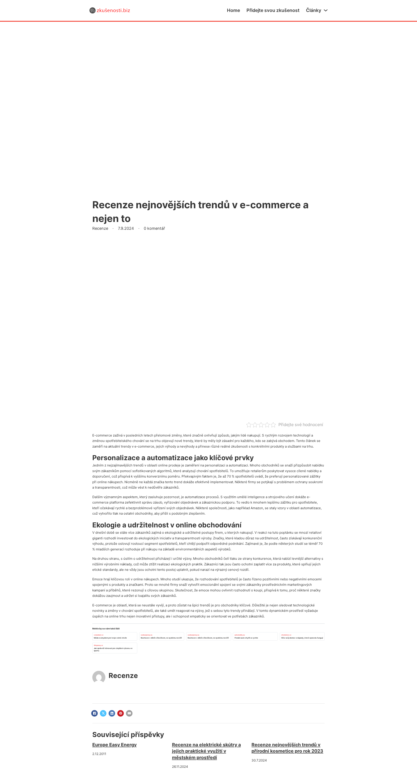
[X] (103, 713)
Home (233, 10)
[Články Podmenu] (325, 10)
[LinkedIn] (112, 713)
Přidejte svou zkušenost (273, 10)
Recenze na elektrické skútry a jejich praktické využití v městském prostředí (206, 751)
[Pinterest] (120, 713)
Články (313, 10)
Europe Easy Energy (114, 744)
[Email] (129, 713)
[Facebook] (94, 713)
